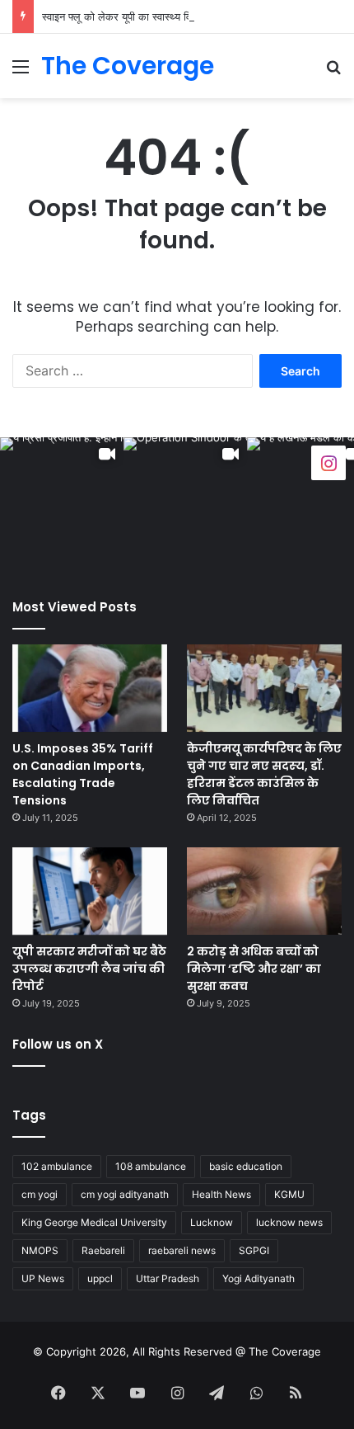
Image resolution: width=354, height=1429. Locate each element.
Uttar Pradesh (167, 1278)
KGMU (289, 1194)
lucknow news (289, 1222)
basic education (245, 1166)
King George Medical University (94, 1222)
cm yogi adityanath (125, 1194)
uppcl (100, 1278)
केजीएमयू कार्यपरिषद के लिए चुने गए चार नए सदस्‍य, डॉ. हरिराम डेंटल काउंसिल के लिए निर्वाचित (264, 774)
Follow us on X (57, 1044)
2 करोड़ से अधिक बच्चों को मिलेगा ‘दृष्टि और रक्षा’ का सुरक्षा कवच (254, 968)
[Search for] (333, 72)
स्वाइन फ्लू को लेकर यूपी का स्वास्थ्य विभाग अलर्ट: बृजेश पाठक (161, 16)
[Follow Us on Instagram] (328, 461)
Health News (221, 1194)
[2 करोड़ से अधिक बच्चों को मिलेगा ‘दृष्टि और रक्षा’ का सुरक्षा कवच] (264, 891)
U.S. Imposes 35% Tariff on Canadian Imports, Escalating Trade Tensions (82, 774)
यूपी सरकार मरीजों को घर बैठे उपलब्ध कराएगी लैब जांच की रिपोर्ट (89, 968)
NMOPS (39, 1250)
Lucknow (211, 1222)
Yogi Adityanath (258, 1278)
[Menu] (20, 72)
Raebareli (103, 1250)
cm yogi (39, 1194)
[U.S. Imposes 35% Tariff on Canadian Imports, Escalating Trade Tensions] (89, 688)
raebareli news (182, 1250)
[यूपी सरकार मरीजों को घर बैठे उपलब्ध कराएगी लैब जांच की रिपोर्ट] (89, 891)
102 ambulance (56, 1166)
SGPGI (254, 1250)
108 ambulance (150, 1166)
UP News (42, 1278)
